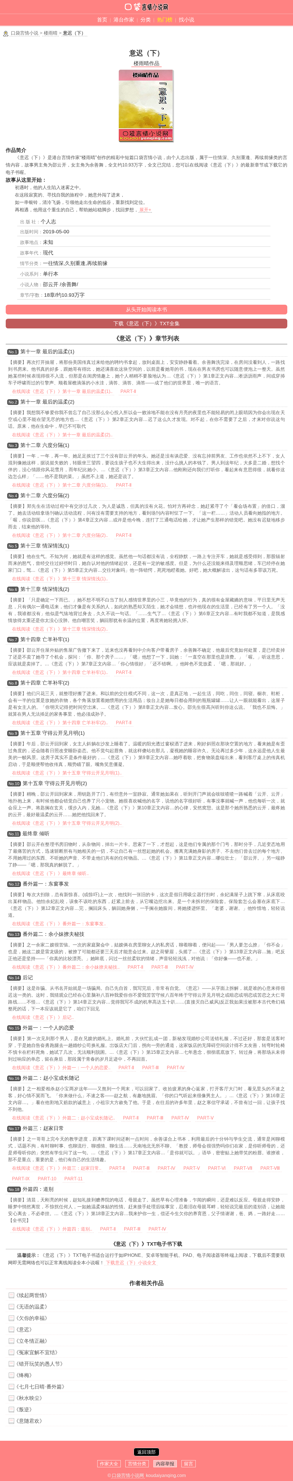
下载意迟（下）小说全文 (131, 1262)
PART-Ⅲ (159, 967)
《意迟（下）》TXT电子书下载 (146, 1244)
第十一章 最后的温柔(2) (47, 402)
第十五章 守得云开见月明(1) (52, 733)
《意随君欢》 (29, 1421)
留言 (188, 1463)
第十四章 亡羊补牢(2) (44, 683)
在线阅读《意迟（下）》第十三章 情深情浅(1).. (60, 578)
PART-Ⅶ (243, 1168)
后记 (28, 977)
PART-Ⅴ (205, 1117)
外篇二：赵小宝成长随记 (51, 1078)
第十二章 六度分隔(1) (44, 445)
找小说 (186, 20)
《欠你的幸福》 (32, 1318)
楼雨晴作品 (146, 63)
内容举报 (165, 1463)
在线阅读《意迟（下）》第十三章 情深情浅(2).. (60, 629)
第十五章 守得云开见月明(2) (55, 783)
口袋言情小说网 (128, 1475)
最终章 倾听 (36, 833)
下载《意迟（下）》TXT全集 (146, 323)
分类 (145, 20)
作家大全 (109, 1463)
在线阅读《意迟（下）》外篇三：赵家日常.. (56, 1168)
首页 (102, 20)
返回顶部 (146, 1452)
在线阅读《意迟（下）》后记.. (43, 1017)
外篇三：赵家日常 (43, 1128)
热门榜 (165, 20)
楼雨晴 (51, 33)
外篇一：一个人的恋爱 (48, 1028)
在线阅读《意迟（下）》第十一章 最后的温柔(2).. (62, 434)
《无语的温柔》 (32, 1307)
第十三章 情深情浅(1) (44, 546)
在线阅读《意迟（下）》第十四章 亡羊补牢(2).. (60, 722)
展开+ (145, 209)
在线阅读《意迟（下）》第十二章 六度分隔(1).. (60, 485)
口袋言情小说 (24, 33)
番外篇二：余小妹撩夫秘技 (53, 934)
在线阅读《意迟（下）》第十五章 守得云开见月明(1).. (67, 772)
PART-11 (73, 1178)
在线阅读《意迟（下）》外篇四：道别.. (52, 1229)
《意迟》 (24, 1330)
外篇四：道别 (38, 1189)
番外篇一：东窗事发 (46, 884)
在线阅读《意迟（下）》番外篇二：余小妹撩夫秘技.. (66, 967)
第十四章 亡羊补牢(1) (44, 639)
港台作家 (124, 20)
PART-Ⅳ (185, 967)
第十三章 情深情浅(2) (44, 589)
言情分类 (137, 1463)
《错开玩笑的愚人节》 (39, 1364)
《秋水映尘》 (29, 1398)
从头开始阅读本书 (146, 309)
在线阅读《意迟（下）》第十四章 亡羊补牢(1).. (60, 672)
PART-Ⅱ (128, 391)
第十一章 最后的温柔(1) (47, 351)
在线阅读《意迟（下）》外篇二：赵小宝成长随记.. (63, 1117)
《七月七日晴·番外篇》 (40, 1387)
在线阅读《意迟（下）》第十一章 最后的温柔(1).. (62, 391)
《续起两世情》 (32, 1295)
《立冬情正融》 (32, 1341)
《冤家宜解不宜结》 (37, 1352)
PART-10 (47, 1178)
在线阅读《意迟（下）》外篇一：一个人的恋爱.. (61, 1067)
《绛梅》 (24, 1375)
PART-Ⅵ (217, 1168)
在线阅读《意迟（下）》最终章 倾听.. (50, 873)
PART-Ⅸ (21, 1178)
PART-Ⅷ (270, 1168)
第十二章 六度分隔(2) (44, 495)
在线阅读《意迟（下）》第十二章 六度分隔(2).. (60, 535)
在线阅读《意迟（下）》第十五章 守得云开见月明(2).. (67, 823)
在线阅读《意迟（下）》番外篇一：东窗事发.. (59, 923)
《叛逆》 (24, 1409)
